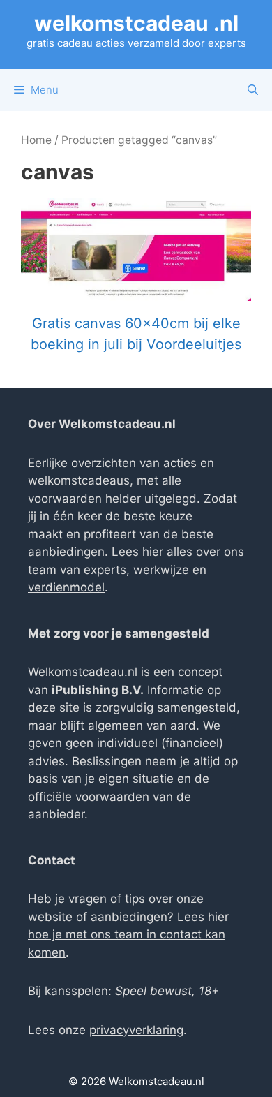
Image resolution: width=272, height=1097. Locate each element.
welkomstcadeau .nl (136, 23)
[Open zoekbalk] (253, 90)
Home (36, 140)
